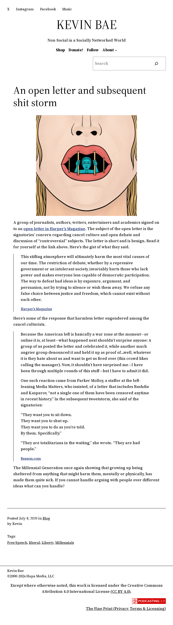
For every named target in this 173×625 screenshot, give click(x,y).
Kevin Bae (86, 24)
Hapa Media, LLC (40, 576)
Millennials (64, 542)
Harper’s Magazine (36, 309)
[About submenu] (116, 50)
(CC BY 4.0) (120, 591)
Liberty (48, 542)
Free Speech (17, 542)
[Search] (156, 63)
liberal (34, 542)
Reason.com (31, 458)
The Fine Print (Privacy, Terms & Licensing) (126, 608)
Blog (46, 518)
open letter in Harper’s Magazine (54, 228)
